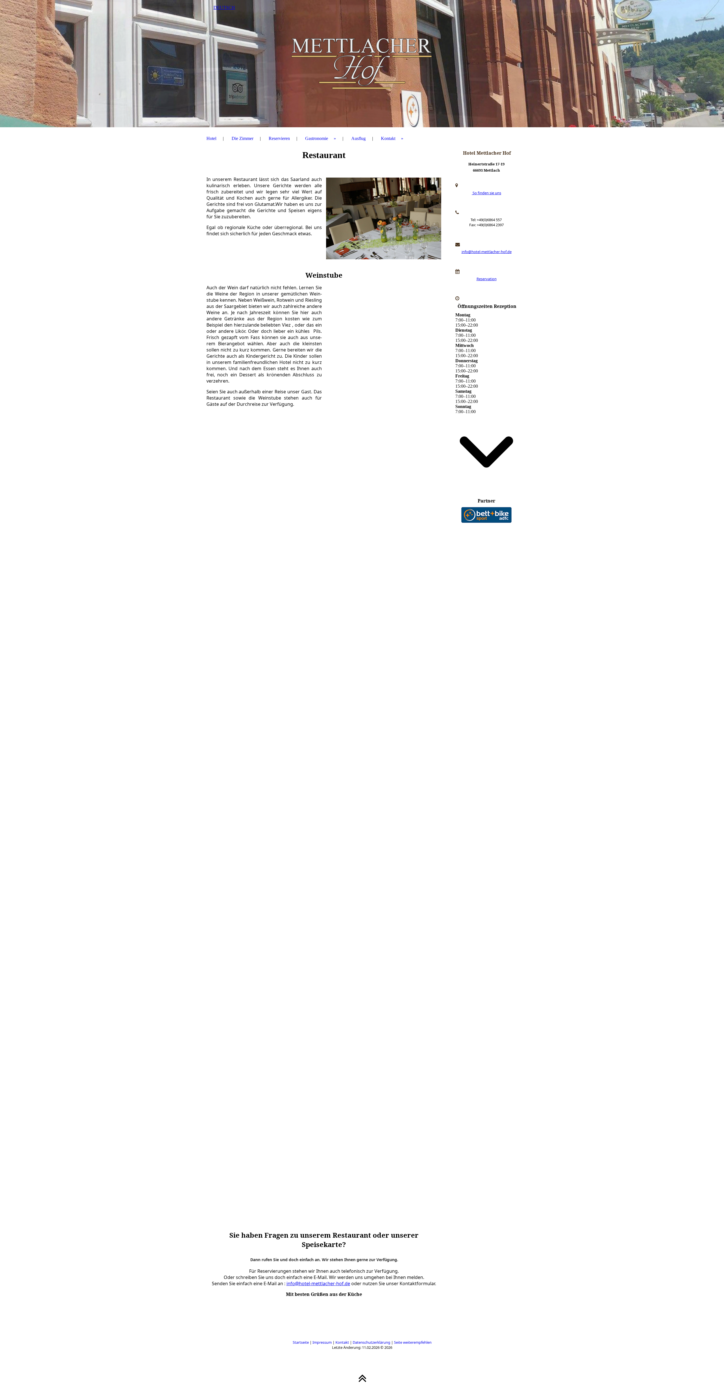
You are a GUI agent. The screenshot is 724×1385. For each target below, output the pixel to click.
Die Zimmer (242, 138)
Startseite (301, 1342)
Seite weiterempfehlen (413, 1342)
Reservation (487, 278)
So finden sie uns (486, 192)
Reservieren (279, 138)
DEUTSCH (224, 7)
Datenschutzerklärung (371, 1342)
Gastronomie (316, 138)
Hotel (211, 138)
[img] (362, 63)
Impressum (322, 1342)
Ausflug (358, 138)
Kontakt (388, 138)
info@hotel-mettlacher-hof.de (318, 1283)
